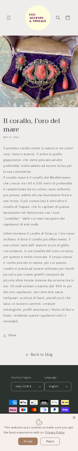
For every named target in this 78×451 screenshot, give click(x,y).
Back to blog (42, 355)
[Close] (74, 417)
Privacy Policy (55, 432)
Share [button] (12, 335)
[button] (8, 18)
